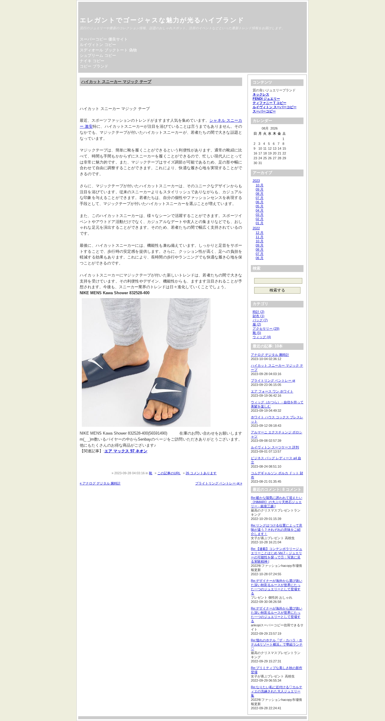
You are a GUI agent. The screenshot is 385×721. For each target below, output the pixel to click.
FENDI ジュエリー (266, 98)
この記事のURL (168, 473)
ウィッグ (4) (262, 337)
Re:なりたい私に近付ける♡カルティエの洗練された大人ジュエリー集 (276, 691)
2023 (256, 180)
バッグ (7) (260, 320)
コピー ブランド (94, 66)
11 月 (259, 237)
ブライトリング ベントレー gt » (218, 483)
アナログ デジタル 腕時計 (270, 354)
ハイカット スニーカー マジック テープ (116, 81)
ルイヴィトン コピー (98, 44)
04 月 (259, 210)
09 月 (259, 189)
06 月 (259, 202)
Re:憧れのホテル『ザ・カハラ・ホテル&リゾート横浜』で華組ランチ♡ (277, 644)
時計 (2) (258, 311)
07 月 (259, 198)
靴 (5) (257, 333)
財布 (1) (258, 316)
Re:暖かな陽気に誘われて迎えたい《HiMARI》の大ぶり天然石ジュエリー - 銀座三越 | (276, 502)
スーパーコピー (264, 111)
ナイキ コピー (92, 61)
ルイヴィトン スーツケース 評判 (275, 447)
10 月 (259, 185)
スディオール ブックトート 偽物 (108, 50)
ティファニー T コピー (269, 103)
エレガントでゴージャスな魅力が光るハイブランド (162, 20)
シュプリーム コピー (98, 55)
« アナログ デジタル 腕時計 (100, 483)
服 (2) (257, 324)
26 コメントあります (201, 473)
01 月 (259, 223)
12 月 (259, 232)
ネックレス (261, 94)
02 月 (259, 219)
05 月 (259, 206)
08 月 (259, 193)
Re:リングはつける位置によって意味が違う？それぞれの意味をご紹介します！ (276, 530)
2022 (256, 228)
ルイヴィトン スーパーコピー (275, 107)
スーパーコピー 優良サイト (104, 39)
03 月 (259, 214)
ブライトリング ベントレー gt (273, 380)
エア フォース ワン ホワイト (272, 391)
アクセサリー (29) (266, 328)
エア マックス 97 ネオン (125, 451)
